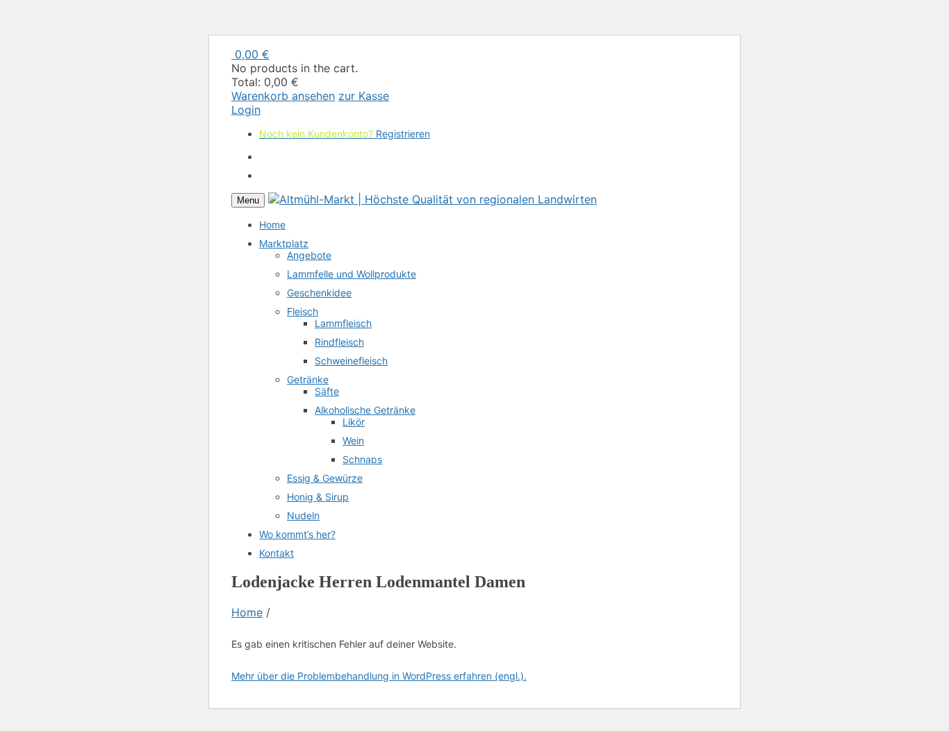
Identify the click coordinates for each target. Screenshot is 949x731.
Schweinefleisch (351, 361)
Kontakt (276, 553)
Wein (353, 440)
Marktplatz (283, 243)
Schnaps (362, 459)
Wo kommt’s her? (297, 534)
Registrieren (403, 110)
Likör (354, 422)
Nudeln (303, 515)
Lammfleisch (343, 323)
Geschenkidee (319, 293)
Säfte (327, 391)
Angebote (309, 255)
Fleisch (302, 311)
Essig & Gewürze (325, 478)
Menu (248, 200)
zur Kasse (363, 96)
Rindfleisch (339, 342)
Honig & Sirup (318, 497)
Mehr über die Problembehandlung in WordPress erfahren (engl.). (379, 676)
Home (272, 224)
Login (246, 110)
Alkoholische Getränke (365, 410)
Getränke (308, 379)
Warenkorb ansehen (283, 96)
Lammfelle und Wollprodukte (351, 274)
